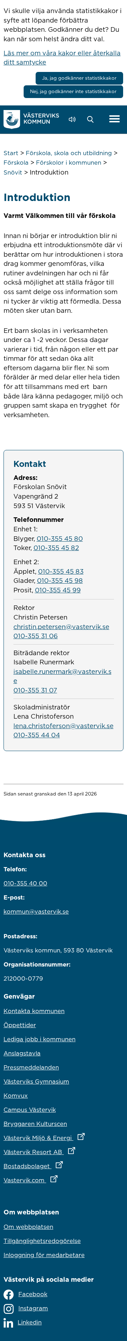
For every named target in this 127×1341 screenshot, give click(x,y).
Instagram (33, 1308)
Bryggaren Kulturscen (35, 1123)
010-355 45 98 (60, 580)
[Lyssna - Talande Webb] (74, 119)
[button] (92, 119)
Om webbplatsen (28, 1226)
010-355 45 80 (60, 538)
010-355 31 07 (35, 690)
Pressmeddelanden (31, 1067)
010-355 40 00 (25, 883)
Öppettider (20, 1025)
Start (11, 153)
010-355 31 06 (35, 636)
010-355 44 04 (36, 735)
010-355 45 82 (56, 547)
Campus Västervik (30, 1109)
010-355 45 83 (61, 571)
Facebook (32, 1294)
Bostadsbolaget (63, 1166)
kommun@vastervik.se (36, 911)
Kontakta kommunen (34, 1010)
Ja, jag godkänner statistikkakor (79, 78)
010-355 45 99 (58, 590)
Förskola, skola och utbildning (69, 153)
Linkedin (30, 1322)
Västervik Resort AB (63, 1152)
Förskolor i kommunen (68, 162)
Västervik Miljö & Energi (63, 1137)
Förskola (16, 162)
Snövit (13, 172)
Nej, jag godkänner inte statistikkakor (73, 91)
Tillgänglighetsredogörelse (42, 1240)
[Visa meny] (114, 119)
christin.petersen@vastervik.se (61, 626)
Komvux (16, 1095)
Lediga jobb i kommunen (39, 1039)
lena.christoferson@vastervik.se (63, 726)
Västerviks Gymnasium (36, 1081)
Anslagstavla (22, 1053)
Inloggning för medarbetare (44, 1254)
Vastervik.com (62, 1180)
